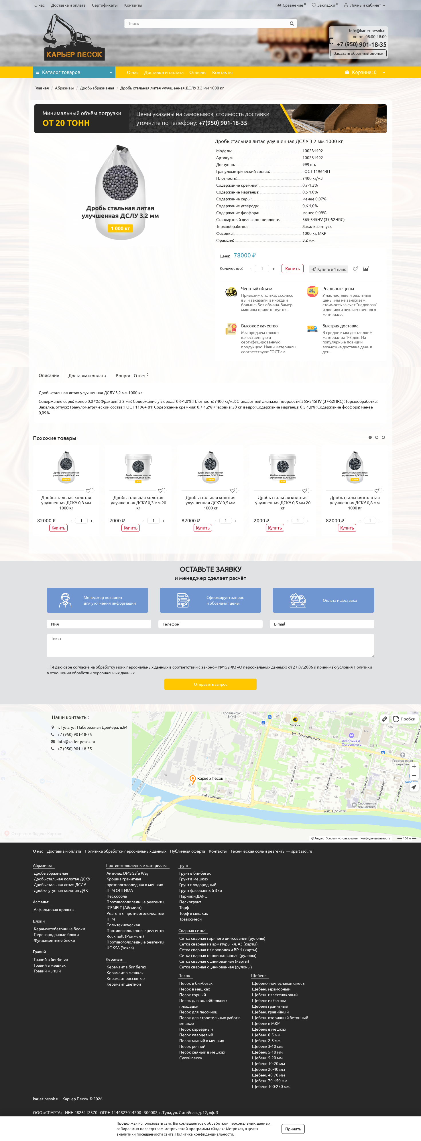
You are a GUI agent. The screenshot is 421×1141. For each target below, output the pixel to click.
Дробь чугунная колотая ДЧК (61, 890)
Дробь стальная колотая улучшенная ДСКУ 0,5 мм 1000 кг (210, 502)
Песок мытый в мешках (201, 1040)
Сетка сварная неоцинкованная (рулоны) (218, 955)
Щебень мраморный (271, 989)
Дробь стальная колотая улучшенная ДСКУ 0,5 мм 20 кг (282, 502)
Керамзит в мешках (125, 972)
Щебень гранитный (270, 1006)
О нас (39, 5)
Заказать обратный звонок (358, 53)
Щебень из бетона (269, 1000)
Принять (293, 1129)
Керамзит (115, 959)
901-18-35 (362, 44)
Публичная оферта (187, 851)
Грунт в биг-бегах (195, 873)
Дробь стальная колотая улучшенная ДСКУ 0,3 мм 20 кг (138, 502)
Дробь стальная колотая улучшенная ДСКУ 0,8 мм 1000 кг (355, 502)
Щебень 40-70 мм (268, 1075)
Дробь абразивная (97, 88)
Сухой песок (190, 1058)
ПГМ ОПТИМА (120, 890)
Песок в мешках (194, 989)
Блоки (39, 921)
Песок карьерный (196, 1029)
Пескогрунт (190, 902)
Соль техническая (123, 925)
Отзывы (197, 72)
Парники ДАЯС (193, 896)
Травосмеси (190, 919)
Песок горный (192, 994)
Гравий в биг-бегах (51, 959)
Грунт (183, 865)
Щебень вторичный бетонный (280, 1017)
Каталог (61, 72)
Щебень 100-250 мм (271, 1086)
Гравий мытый (47, 971)
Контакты (133, 5)
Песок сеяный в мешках (202, 1052)
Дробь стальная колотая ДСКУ (62, 879)
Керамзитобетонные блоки (59, 929)
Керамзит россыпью (126, 978)
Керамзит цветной (124, 984)
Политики (363, 667)
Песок (184, 975)
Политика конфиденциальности (204, 1134)
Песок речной (192, 1046)
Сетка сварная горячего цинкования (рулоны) (222, 938)
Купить (292, 268)
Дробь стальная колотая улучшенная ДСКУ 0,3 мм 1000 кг (66, 502)
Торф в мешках (193, 913)
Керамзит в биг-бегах (126, 967)
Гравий (39, 951)
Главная (41, 88)
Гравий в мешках (50, 965)
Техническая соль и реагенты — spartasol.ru (271, 851)
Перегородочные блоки (56, 934)
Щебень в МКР (266, 1023)
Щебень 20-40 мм (268, 1069)
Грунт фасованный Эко (200, 890)
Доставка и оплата (68, 5)
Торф (184, 907)
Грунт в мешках (193, 879)
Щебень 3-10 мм (267, 1046)
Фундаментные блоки (54, 940)
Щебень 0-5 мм (266, 1035)
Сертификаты (105, 5)
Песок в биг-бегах (196, 983)
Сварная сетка (191, 930)
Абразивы (64, 88)
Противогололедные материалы (136, 865)
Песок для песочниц (198, 1012)
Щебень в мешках (269, 1029)
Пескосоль (117, 896)
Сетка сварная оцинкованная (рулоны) (215, 967)
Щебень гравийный (270, 1012)
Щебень (258, 975)
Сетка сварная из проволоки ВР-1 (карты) (218, 949)
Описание (49, 375)
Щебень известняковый (275, 994)
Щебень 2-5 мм (266, 1040)
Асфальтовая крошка (54, 909)
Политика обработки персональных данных (125, 851)
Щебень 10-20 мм (268, 1063)
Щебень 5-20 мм (267, 1058)
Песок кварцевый (196, 1035)
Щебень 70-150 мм (269, 1081)
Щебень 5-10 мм (267, 1052)
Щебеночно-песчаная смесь (278, 983)
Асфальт (40, 902)
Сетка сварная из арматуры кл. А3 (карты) (218, 944)
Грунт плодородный (197, 884)
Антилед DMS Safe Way (128, 873)
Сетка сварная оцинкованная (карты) (214, 961)
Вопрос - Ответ (132, 375)
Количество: (231, 268)
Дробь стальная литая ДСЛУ (60, 884)
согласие (81, 667)
